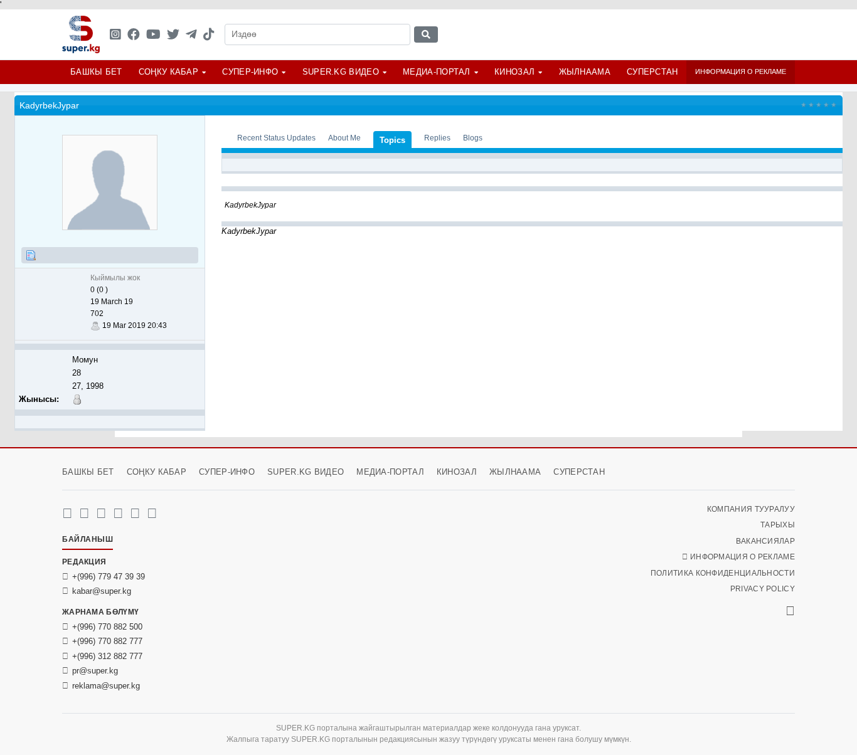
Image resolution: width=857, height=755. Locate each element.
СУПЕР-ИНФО (250, 72)
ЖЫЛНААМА (584, 72)
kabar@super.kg (101, 591)
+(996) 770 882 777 (107, 641)
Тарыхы (777, 524)
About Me (344, 138)
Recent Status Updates (276, 138)
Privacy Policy (762, 588)
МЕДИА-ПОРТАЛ (437, 72)
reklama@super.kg (106, 685)
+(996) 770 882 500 (107, 626)
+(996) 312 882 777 (107, 656)
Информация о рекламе (740, 71)
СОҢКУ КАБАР (168, 72)
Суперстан (652, 72)
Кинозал (514, 72)
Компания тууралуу (751, 509)
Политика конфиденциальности (723, 573)
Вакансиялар (765, 541)
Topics (392, 140)
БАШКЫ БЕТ (96, 72)
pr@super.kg (95, 670)
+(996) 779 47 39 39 (108, 576)
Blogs (472, 138)
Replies (437, 138)
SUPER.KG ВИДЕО (340, 72)
